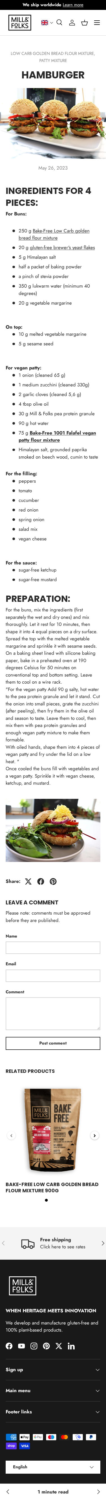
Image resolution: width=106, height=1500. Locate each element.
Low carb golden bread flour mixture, (53, 53)
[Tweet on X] (28, 881)
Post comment (53, 1043)
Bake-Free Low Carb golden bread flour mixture (54, 234)
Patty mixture (53, 60)
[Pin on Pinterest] (53, 881)
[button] (47, 23)
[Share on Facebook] (40, 881)
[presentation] (11, 1135)
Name (11, 936)
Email (11, 964)
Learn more (73, 5)
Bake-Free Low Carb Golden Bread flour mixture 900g (52, 1187)
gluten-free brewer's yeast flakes (62, 247)
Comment (15, 992)
